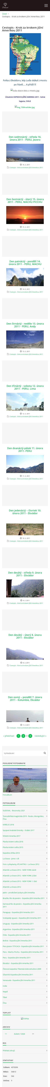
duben (16, 1034)
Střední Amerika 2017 (11, 836)
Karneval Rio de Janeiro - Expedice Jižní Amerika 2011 (22, 905)
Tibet (5, 997)
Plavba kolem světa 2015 (13, 847)
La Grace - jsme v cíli (11, 858)
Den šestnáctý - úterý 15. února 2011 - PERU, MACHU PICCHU (25, 200)
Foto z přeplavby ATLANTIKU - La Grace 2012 (21, 864)
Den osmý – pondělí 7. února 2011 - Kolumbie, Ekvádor (25, 698)
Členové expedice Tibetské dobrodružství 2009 (22, 969)
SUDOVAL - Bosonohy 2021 (14, 810)
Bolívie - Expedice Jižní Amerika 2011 (17, 940)
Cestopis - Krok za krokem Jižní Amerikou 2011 (26, 167)
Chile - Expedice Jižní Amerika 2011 (17, 935)
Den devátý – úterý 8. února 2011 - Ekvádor (25, 636)
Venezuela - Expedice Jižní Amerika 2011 (19, 980)
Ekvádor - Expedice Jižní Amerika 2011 (18, 963)
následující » (40, 736)
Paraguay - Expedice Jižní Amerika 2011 (18, 912)
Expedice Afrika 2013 (11, 853)
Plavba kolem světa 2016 (13, 841)
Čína (4, 1003)
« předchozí (8, 736)
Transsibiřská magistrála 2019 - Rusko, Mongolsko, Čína (23, 817)
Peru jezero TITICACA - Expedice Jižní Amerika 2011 (23, 946)
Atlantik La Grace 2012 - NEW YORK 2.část (20, 875)
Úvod (4, 13)
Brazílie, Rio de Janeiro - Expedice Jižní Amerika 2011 (24, 898)
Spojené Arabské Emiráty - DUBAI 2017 (18, 830)
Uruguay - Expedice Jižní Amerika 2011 (18, 923)
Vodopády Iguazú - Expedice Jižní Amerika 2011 (22, 918)
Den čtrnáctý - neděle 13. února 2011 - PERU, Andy (25, 325)
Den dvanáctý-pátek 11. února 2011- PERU (25, 449)
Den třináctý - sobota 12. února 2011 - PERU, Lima (25, 387)
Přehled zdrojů (9, 1050)
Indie (5, 986)
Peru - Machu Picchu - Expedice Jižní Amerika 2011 (23, 952)
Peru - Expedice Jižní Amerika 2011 (17, 957)
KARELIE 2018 (8, 824)
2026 (23, 1034)
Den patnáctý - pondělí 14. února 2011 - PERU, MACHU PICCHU (25, 264)
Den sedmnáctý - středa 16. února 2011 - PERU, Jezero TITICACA (25, 139)
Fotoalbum (7, 795)
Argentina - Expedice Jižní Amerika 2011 (19, 929)
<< (6, 1034)
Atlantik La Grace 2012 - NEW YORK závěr (19, 870)
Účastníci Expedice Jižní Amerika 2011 (18, 974)
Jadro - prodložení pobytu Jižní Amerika (19, 892)
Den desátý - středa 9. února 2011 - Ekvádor (25, 574)
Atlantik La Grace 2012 (12, 887)
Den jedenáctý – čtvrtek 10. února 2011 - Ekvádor (25, 512)
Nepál (5, 991)
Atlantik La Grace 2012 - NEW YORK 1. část (20, 881)
